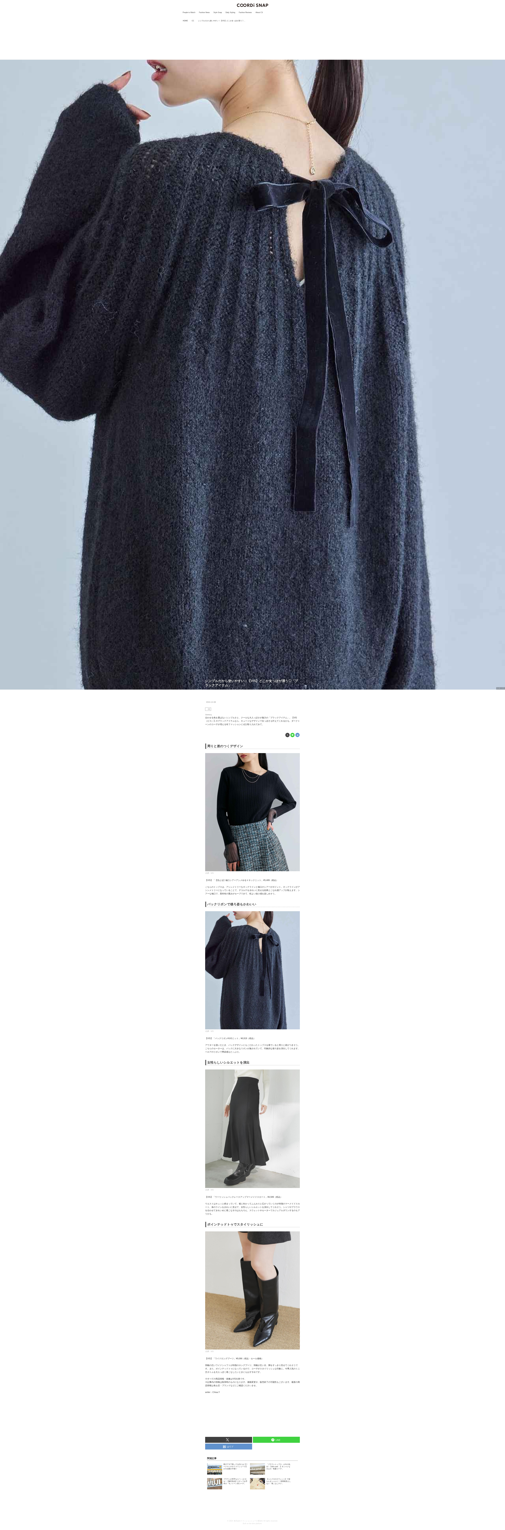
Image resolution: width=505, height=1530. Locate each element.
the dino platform (255, 1523)
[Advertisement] (252, 41)
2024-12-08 (211, 702)
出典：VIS (500, 688)
